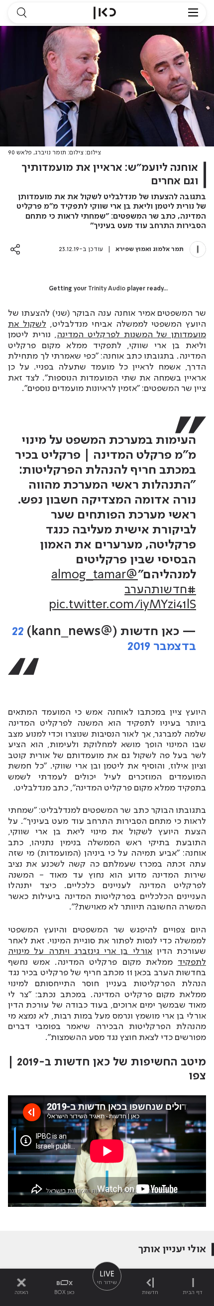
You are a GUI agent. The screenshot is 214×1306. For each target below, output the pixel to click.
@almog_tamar (94, 575)
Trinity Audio (106, 289)
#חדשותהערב (160, 590)
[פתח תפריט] (193, 12)
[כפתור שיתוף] (15, 249)
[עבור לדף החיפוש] (21, 13)
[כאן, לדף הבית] (105, 12)
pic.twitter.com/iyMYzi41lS (122, 605)
